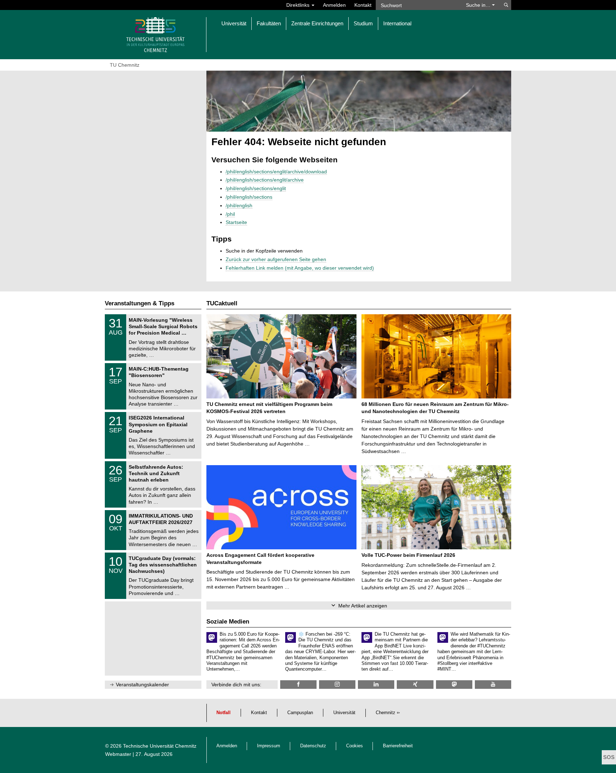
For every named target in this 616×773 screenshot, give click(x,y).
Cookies (354, 745)
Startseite (236, 222)
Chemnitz (385, 712)
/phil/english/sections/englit (256, 188)
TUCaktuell (221, 303)
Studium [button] (363, 23)
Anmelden (334, 5)
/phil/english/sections (249, 197)
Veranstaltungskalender (142, 684)
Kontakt (362, 5)
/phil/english (239, 205)
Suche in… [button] (479, 5)
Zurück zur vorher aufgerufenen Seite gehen (276, 259)
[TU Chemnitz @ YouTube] (493, 684)
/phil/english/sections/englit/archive (265, 180)
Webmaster (118, 754)
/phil (230, 214)
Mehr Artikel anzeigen (362, 606)
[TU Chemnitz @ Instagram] (337, 684)
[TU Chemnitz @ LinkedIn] (376, 684)
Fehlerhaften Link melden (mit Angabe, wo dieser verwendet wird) (300, 268)
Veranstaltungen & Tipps (139, 303)
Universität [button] (233, 23)
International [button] (397, 23)
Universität (344, 712)
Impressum (268, 745)
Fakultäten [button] (269, 23)
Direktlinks (298, 5)
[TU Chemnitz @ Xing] (415, 684)
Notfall (223, 712)
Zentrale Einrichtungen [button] (317, 23)
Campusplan (300, 712)
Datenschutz (313, 745)
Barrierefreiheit (398, 745)
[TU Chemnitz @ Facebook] (298, 684)
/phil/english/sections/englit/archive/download (276, 171)
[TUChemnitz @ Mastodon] (454, 684)
